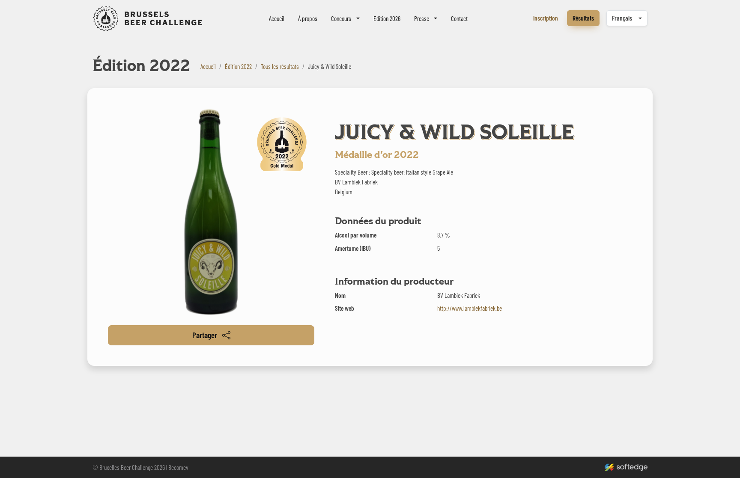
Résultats (583, 18)
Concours (341, 18)
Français (622, 18)
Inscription (545, 18)
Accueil (276, 18)
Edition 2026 (386, 18)
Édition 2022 (238, 66)
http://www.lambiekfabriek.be (469, 308)
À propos (307, 18)
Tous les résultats (280, 66)
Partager (204, 335)
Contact (459, 18)
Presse (421, 18)
